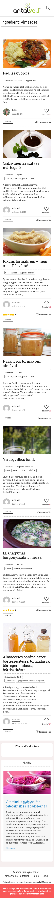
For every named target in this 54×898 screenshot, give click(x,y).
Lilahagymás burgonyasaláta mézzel (22, 555)
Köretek (8, 568)
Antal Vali (16, 208)
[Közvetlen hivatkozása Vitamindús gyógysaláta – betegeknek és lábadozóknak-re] (27, 782)
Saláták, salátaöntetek (23, 568)
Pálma (14, 110)
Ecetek (8, 470)
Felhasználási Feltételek (16, 876)
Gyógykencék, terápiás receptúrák (30, 680)
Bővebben (8, 122)
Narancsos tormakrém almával (22, 363)
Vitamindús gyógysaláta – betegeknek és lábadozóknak (26, 804)
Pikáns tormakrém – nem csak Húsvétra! (25, 263)
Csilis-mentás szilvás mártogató (21, 165)
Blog (45, 876)
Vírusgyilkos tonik (19, 459)
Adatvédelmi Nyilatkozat (26, 872)
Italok (22, 470)
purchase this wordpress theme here (27, 893)
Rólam (36, 876)
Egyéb (15, 470)
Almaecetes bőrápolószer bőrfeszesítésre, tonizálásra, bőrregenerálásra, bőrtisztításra (26, 663)
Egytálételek (31, 80)
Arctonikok (10, 680)
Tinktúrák (32, 470)
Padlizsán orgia (16, 73)
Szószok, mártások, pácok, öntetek (19, 178)
